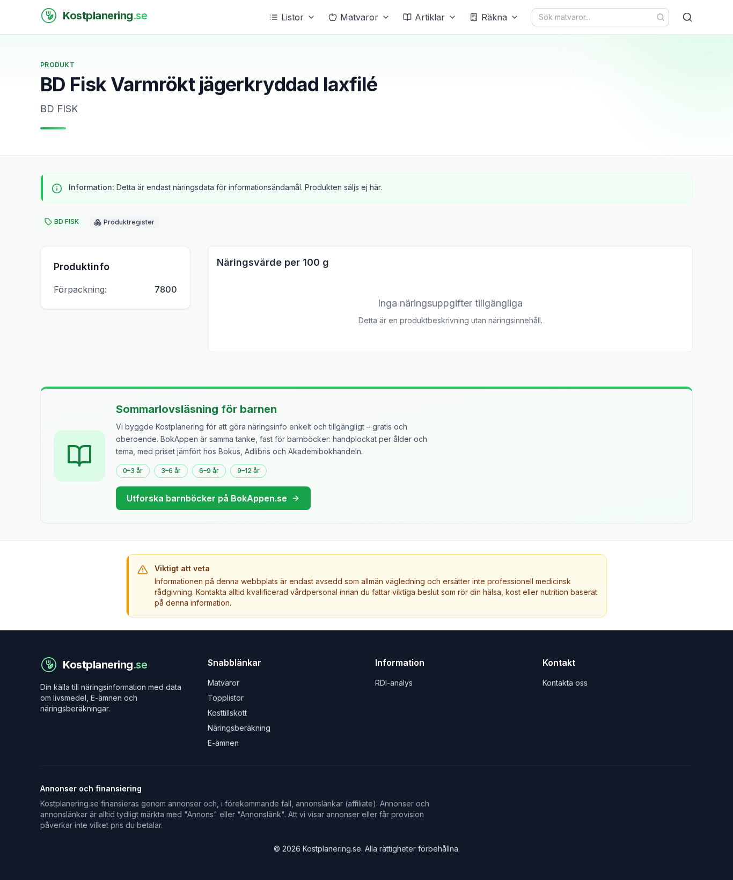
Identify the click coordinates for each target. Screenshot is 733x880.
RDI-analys (394, 682)
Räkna (494, 17)
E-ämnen (223, 742)
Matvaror (359, 17)
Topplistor (226, 697)
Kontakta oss (565, 682)
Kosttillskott (227, 712)
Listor (292, 17)
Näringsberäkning (239, 727)
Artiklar (430, 17)
